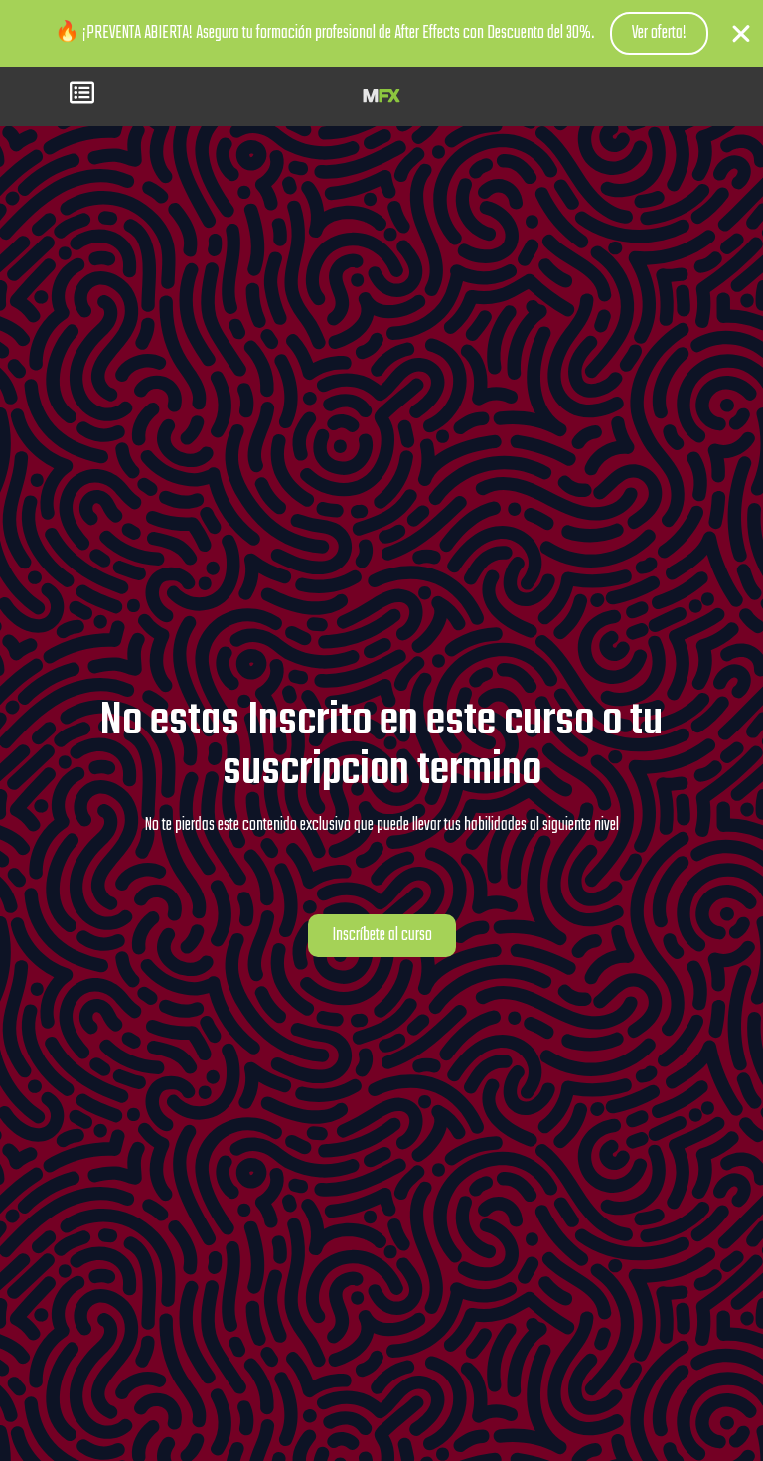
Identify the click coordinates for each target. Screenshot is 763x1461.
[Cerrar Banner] (741, 34)
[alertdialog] (381, 33)
